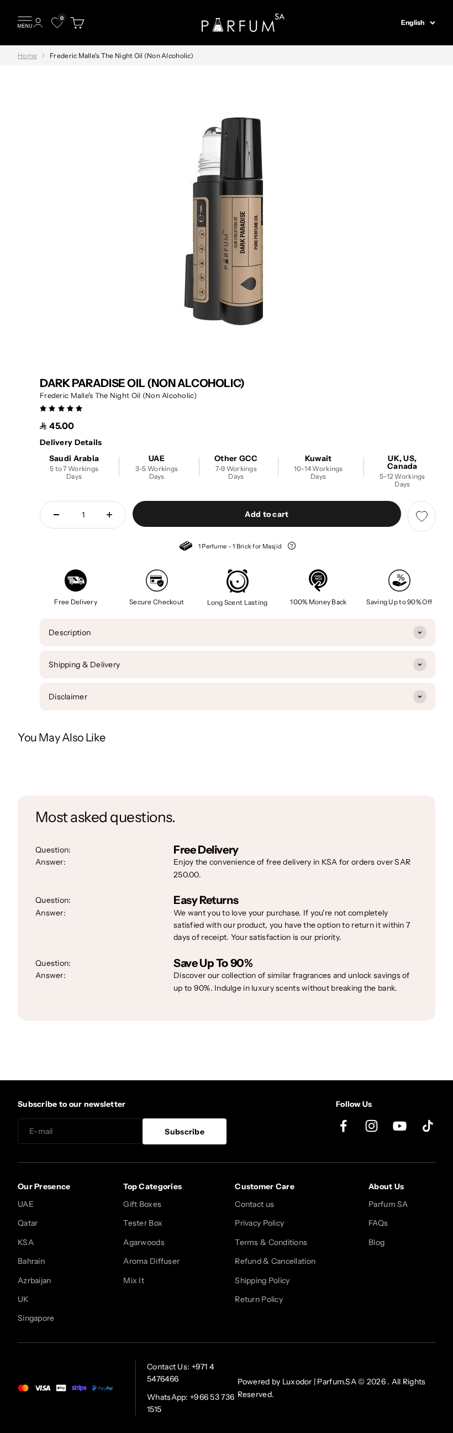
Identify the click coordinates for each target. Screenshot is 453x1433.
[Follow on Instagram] (371, 1125)
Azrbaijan (34, 1280)
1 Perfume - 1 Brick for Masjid (231, 547)
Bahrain (31, 1261)
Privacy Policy (259, 1223)
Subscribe (184, 1132)
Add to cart (266, 514)
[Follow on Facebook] (343, 1125)
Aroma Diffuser (151, 1261)
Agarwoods (144, 1242)
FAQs (378, 1223)
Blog (376, 1242)
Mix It (133, 1280)
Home (27, 55)
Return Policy (259, 1299)
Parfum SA (388, 1204)
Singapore (36, 1318)
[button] (62, 408)
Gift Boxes (142, 1204)
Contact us (254, 1204)
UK (23, 1299)
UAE (26, 1204)
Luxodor (297, 1382)
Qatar (28, 1223)
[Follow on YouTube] (399, 1125)
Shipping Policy (262, 1280)
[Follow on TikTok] (427, 1125)
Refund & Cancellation (275, 1261)
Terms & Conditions (271, 1242)
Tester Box (142, 1223)
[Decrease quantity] (56, 514)
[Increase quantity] (109, 514)
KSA (26, 1242)
